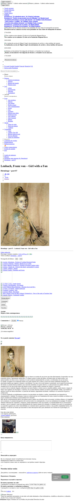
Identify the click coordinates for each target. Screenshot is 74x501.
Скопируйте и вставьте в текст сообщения (14, 488)
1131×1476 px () (25, 254)
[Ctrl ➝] (11, 283)
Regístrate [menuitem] (15, 68)
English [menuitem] (12, 66)
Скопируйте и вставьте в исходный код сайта (15, 484)
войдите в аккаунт (32, 472)
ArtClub (10, 95)
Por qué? (17, 338)
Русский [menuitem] (6, 66)
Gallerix (8, 491)
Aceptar (65, 477)
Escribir (14, 320)
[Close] (18, 71)
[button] (9, 8)
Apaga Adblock (5, 415)
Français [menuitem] (21, 66)
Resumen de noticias (10, 60)
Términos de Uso (16, 499)
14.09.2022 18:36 (6, 328)
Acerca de (12, 498)
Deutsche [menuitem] (27, 66)
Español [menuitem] (17, 66)
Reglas (9, 499)
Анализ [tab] (6, 179)
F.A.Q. (7, 498)
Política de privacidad (27, 499)
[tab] (6, 174)
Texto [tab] (6, 177)
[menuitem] (31, 66)
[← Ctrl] (13, 270)
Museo (8, 75)
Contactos (18, 498)
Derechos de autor (39, 499)
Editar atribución (5, 252)
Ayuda (3, 498)
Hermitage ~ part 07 (16, 255)
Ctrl (17, 259)
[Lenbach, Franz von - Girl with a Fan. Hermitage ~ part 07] (25, 245)
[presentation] (38, 180)
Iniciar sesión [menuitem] (8, 68)
